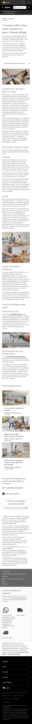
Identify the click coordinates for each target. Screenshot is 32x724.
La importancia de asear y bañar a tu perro (14, 63)
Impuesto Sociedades (14, 698)
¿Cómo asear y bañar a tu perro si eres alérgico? (10, 12)
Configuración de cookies (17, 695)
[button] (6, 688)
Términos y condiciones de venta (20, 693)
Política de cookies (7, 695)
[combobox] (13, 2)
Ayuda (4, 667)
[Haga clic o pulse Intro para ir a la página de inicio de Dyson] (7, 8)
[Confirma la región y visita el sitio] (29, 2)
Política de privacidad (7, 693)
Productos (5, 661)
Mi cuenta (5, 672)
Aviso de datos (6, 698)
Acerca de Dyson (7, 682)
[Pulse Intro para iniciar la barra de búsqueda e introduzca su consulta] (19, 7)
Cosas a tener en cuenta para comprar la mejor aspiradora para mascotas (13, 462)
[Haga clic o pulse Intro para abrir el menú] (2, 7)
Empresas (5, 677)
